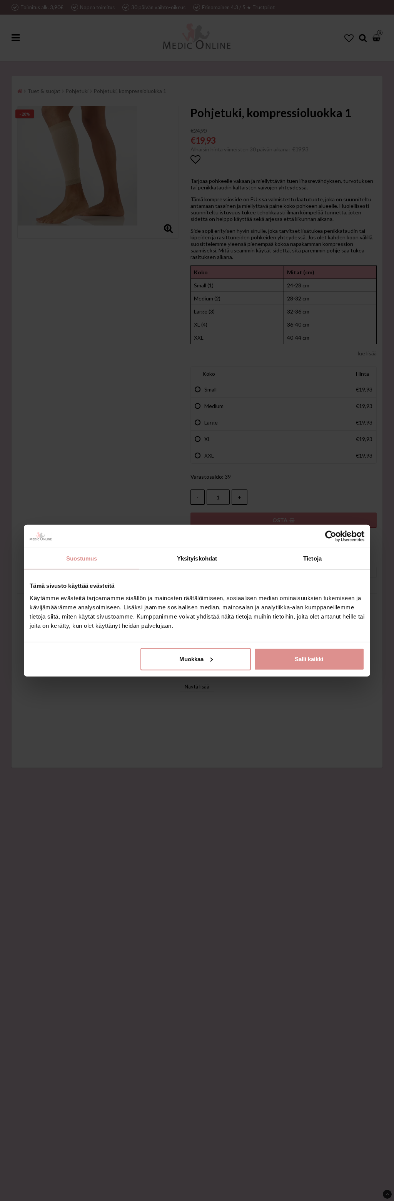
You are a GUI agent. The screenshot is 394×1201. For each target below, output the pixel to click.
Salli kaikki (309, 658)
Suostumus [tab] (81, 558)
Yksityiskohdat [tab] (197, 558)
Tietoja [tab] (312, 558)
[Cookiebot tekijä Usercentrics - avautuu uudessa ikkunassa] (330, 536)
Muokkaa (191, 658)
